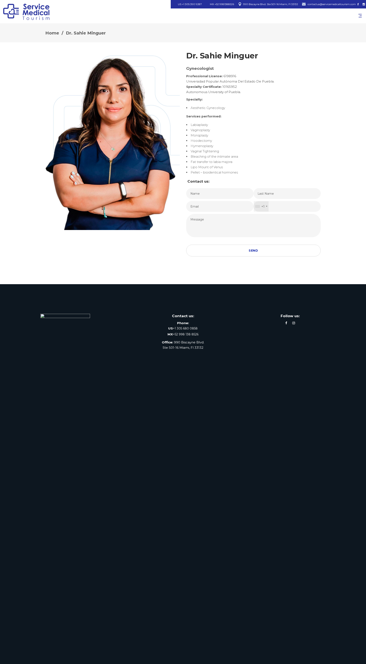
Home (52, 33)
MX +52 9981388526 (222, 4)
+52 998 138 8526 (185, 334)
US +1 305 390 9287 (190, 4)
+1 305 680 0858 (185, 328)
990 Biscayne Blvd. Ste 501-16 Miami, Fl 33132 (270, 4)
